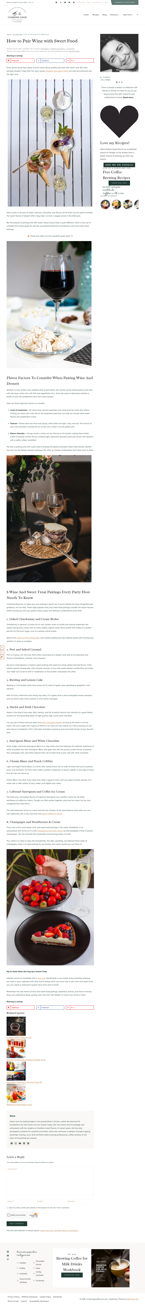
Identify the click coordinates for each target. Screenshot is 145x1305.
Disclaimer (57, 1297)
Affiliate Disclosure (30, 1297)
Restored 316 (132, 1299)
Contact (105, 2)
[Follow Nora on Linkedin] (24, 1143)
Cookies (23, 1263)
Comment (12, 1169)
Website (71, 1201)
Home (86, 15)
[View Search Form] (137, 15)
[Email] (65, 2)
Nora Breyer (45, 49)
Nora (12, 1116)
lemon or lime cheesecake (28, 638)
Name (11, 1201)
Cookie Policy (45, 1297)
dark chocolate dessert (52, 722)
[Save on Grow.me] (2, 662)
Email (40, 1201)
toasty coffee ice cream (52, 814)
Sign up (31, 2)
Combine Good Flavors (57, 49)
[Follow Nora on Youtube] (20, 1143)
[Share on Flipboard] (2, 657)
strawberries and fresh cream (49, 831)
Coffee (22, 1268)
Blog (104, 15)
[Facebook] (56, 2)
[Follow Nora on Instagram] (16, 1143)
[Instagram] (60, 2)
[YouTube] (69, 2)
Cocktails (23, 1273)
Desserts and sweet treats (57, 71)
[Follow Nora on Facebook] (11, 1143)
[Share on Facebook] (2, 652)
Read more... (128, 97)
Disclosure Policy (74, 51)
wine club (41, 978)
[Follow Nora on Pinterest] (28, 1143)
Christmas (40, 1280)
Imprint (24, 1301)
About (89, 2)
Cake (38, 1268)
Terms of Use (13, 1301)
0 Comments (70, 49)
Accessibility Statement (39, 1301)
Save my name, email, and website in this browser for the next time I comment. (39, 1208)
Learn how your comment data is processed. (59, 1230)
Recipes (95, 15)
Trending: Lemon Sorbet (125, 2)
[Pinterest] (73, 2)
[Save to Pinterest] (2, 647)
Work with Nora (97, 2)
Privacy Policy (81, 2)
